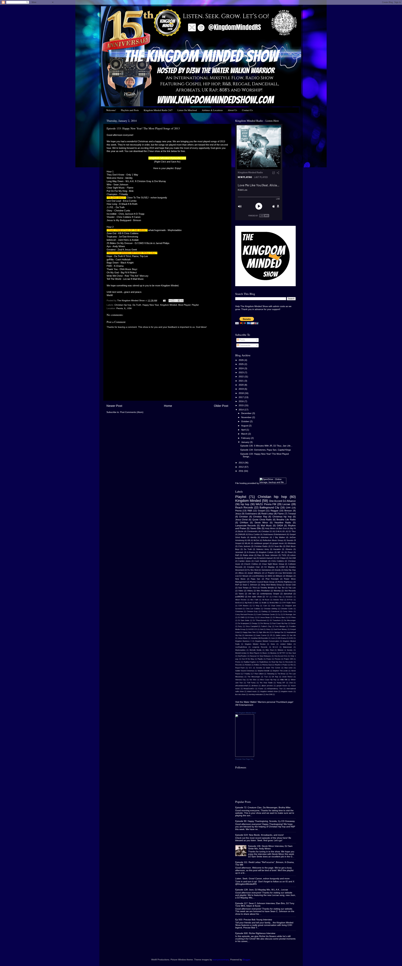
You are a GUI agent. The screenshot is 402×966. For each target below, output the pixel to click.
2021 (241, 381)
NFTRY (282, 653)
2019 (241, 389)
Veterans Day (240, 680)
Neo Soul (292, 653)
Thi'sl (254, 588)
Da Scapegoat (243, 623)
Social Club (290, 585)
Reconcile (289, 662)
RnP (237, 585)
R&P (237, 555)
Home (168, 405)
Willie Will (283, 680)
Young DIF (281, 683)
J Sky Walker (279, 537)
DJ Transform (275, 620)
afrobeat (254, 686)
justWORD (239, 597)
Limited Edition (286, 644)
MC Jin (280, 552)
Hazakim (277, 549)
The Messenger (253, 677)
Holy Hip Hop (290, 570)
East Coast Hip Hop (279, 623)
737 (267, 597)
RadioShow (263, 662)
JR (271, 635)
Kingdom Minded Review (255, 644)
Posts (242, 340)
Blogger (246, 959)
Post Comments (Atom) (131, 412)
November (246, 417)
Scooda (259, 668)
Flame (280, 513)
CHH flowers (243, 606)
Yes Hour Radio (266, 683)
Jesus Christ (241, 519)
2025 (241, 364)
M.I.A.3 (275, 647)
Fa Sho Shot (252, 570)
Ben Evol (283, 528)
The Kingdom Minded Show (245, 713)
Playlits (260, 659)
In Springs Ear (277, 632)
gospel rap (251, 558)
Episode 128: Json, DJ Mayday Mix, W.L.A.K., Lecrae (261, 890)
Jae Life (293, 635)
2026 (241, 360)
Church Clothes (251, 564)
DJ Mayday (269, 567)
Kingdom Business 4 (243, 641)
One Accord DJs (280, 656)
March (244, 434)
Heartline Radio (282, 522)
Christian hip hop (122, 305)
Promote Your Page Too (244, 759)
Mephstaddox (240, 650)
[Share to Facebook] (179, 300)
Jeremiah (239, 552)
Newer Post (114, 405)
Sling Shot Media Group (271, 585)
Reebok (248, 665)
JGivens (288, 549)
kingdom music (287, 691)
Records (238, 665)
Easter (293, 623)
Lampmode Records (245, 525)
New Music (240, 579)
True (266, 677)
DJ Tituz (292, 531)
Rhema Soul (267, 665)
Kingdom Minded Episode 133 (167, 158)
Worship (277, 591)
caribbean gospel (261, 543)
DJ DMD (241, 617)
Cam (265, 606)
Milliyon (279, 576)
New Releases (265, 656)
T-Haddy (246, 674)
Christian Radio (261, 546)
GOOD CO (252, 629)
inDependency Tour (274, 689)
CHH (288, 508)
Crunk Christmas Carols (265, 614)
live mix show (240, 694)
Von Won (252, 680)
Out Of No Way (248, 659)
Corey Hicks (288, 611)
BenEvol (238, 603)
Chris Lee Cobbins (253, 609)
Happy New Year (150, 305)
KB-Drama (282, 638)
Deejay (254, 623)
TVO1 (284, 555)
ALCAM (292, 558)
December (246, 413)
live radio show (255, 597)
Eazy (240, 626)
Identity (253, 537)
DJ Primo (292, 617)
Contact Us (247, 110)
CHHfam (244, 522)
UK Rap (275, 677)
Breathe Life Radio (286, 519)
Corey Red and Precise (244, 614)
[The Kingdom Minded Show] (244, 756)
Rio (292, 665)
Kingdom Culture (266, 552)
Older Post (221, 405)
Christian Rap (260, 516)
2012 (241, 467)
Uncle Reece (287, 677)
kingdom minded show (269, 691)
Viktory (250, 591)
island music (252, 691)
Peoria (238, 511)
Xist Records (290, 591)
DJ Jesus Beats (264, 617)
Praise (268, 659)
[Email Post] (164, 300)
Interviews (249, 635)
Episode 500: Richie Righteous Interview (255, 933)
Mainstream (287, 647)
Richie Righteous (285, 582)
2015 (241, 405)
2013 (241, 463)
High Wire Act (264, 632)
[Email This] (170, 300)
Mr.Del (256, 540)
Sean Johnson (271, 555)
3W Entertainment (244, 705)
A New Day (277, 597)
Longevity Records (259, 647)
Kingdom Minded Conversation (267, 641)
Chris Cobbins (277, 561)
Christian (243, 516)
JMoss (241, 573)
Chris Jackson (244, 546)
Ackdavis (289, 597)
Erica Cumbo (254, 534)
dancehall (288, 594)
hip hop (245, 504)
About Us (232, 110)
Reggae (274, 511)
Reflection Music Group (273, 540)
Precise (277, 659)
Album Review (241, 600)
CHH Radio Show (289, 603)
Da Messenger (290, 620)
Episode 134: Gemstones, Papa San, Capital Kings (265, 450)
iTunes (260, 689)
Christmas (239, 611)
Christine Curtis (287, 609)
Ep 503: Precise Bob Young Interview (253, 919)
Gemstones (266, 570)
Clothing (264, 611)
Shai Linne (288, 668)
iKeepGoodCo (249, 689)
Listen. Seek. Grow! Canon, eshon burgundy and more (262, 878)
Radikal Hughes (250, 662)
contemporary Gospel (269, 594)
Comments (244, 345)
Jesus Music (243, 638)
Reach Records (244, 507)
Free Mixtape (280, 626)
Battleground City (269, 507)
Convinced (275, 611)
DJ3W (282, 567)
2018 (241, 393)
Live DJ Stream (242, 576)
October (245, 421)
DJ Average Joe (289, 614)
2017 (241, 397)
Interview (265, 537)
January (245, 442)
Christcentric (252, 531)
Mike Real (270, 650)
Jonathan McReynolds (259, 638)
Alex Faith (254, 600)
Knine (273, 644)
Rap (259, 555)
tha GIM (269, 694)
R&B (249, 511)
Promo (237, 662)
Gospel (261, 511)
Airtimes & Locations (212, 110)
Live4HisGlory (258, 576)
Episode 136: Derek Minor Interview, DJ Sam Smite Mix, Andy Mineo (270, 847)
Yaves (241, 594)
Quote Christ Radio (262, 519)
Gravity (278, 570)
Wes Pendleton (263, 591)
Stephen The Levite (280, 671)
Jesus (238, 513)
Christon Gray (252, 611)
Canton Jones (244, 561)
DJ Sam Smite (243, 620)
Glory (268, 629)
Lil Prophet (269, 573)
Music (264, 653)
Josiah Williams (254, 573)
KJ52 (291, 638)
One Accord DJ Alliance (282, 500)
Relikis (256, 665)
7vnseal (292, 513)
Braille (264, 603)
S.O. (250, 668)
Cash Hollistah (261, 561)
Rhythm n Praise (281, 665)
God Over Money (280, 629)
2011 (241, 471)
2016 (241, 401)
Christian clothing (270, 609)
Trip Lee (292, 588)
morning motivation (256, 694)
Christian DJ (266, 531)
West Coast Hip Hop (268, 680)
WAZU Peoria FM (266, 504)
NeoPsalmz (242, 656)
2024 (241, 368)
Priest (290, 552)
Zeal (291, 683)
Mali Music (266, 525)
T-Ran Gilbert (258, 674)
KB (248, 540)
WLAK (247, 543)
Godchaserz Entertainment (274, 534)
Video (240, 591)
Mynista (273, 653)
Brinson (288, 511)
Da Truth (137, 305)
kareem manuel (266, 558)
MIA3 (270, 576)
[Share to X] (176, 300)
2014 (241, 410)
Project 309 (288, 659)
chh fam (252, 594)
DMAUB (241, 534)
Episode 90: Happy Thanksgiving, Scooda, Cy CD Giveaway (265, 821)
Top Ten (281, 588)
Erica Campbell (252, 626)
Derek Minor (261, 522)
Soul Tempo (243, 588)
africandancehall (241, 686)
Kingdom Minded (168, 305)
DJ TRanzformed (259, 620)
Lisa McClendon (285, 573)
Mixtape (289, 576)
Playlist (195, 305)
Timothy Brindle (267, 588)
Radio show (248, 555)
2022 (241, 376)
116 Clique (280, 558)
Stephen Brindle (264, 671)
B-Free (290, 600)
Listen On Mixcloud (187, 110)
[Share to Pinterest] (182, 300)
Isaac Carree (261, 635)
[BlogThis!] (173, 300)
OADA (280, 525)
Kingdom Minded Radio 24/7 (158, 110)
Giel (261, 629)
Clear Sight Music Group (273, 564)
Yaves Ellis (255, 528)
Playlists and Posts (130, 110)
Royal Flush (240, 668)
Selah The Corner (273, 668)
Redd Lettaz (267, 513)
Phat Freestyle (272, 579)
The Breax (281, 674)
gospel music (278, 543)
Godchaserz (251, 513)
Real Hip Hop (277, 662)
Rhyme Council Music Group (262, 582)
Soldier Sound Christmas (244, 671)
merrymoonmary (221, 959)
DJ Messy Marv (279, 617)
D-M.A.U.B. (280, 531)
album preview (267, 686)
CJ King (256, 606)
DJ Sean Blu (276, 546)
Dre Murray (264, 623)
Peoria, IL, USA (124, 308)
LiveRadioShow (241, 647)
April (243, 430)
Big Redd (248, 603)
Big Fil (293, 528)
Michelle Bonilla (255, 650)
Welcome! (111, 110)
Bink (256, 603)
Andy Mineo (270, 528)
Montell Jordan (240, 653)
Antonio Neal (278, 600)
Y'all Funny (251, 683)
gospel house (282, 686)
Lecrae (286, 504)
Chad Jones (276, 606)
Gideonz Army (262, 549)
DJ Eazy (251, 617)
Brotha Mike (274, 603)
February (246, 438)
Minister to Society (285, 650)
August (245, 426)
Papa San (255, 579)
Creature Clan (253, 567)
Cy (279, 614)
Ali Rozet (265, 600)
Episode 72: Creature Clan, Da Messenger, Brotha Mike (263, 807)
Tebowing (270, 674)
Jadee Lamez (281, 635)
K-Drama (251, 552)
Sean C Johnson (250, 585)
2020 (241, 385)
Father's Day (266, 626)
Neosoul (253, 656)
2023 (241, 372)
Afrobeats (292, 543)
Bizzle (240, 531)
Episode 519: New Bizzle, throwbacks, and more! (259, 835)
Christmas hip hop (282, 516)
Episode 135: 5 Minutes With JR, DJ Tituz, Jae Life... (266, 446)
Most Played (184, 305)
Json (273, 638)
